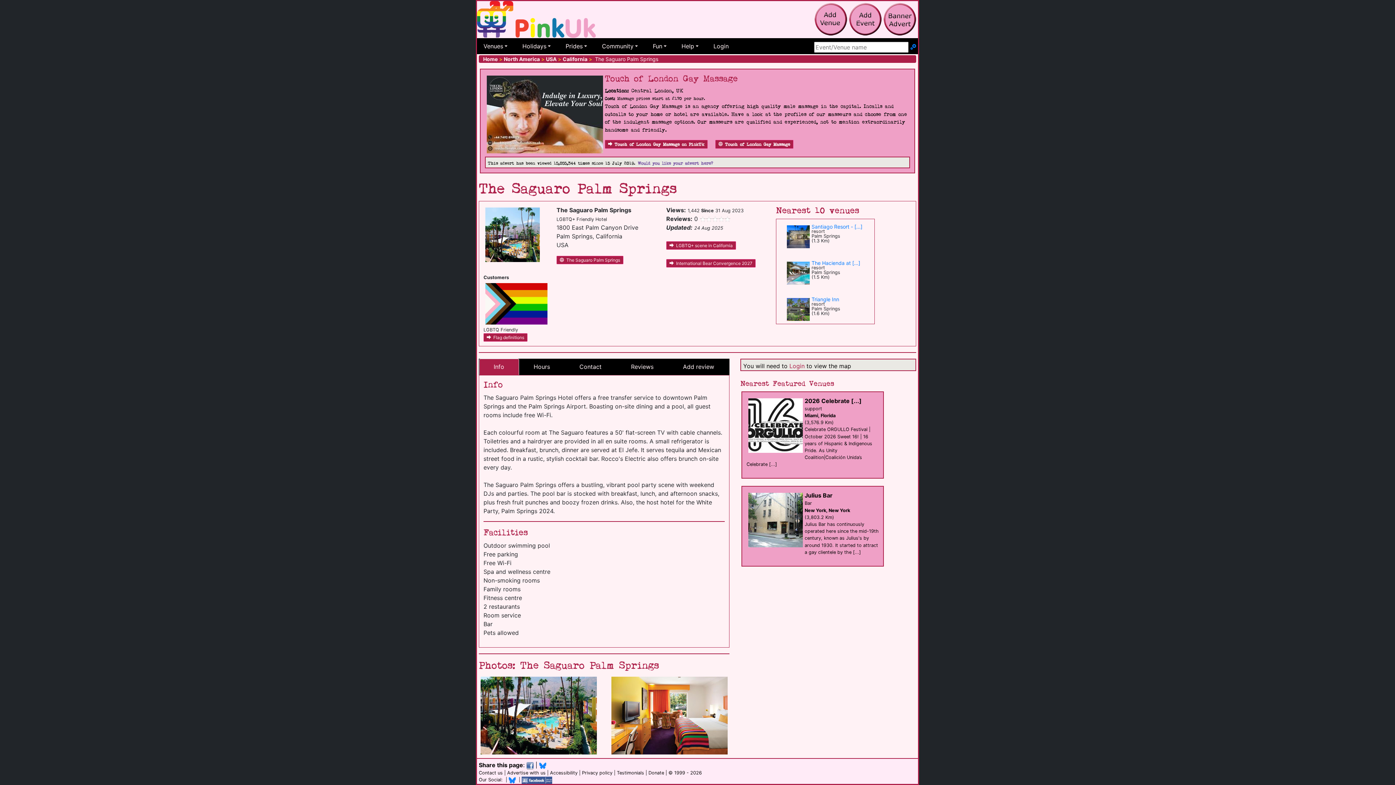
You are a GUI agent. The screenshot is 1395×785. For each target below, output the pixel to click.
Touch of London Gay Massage (757, 144)
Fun (657, 46)
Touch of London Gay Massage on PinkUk (659, 144)
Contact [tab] (590, 366)
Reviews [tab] (642, 366)
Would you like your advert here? (675, 163)
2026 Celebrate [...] (833, 400)
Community (618, 46)
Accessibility (564, 773)
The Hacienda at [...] (836, 263)
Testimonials (630, 773)
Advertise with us (526, 773)
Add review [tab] (698, 366)
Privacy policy (597, 773)
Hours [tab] (542, 366)
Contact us (491, 773)
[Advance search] (913, 47)
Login (721, 46)
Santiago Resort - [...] (837, 227)
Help (688, 46)
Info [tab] (499, 366)
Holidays (534, 46)
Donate (656, 773)
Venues (493, 46)
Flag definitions (508, 337)
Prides (574, 46)
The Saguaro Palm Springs (593, 260)
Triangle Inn (825, 299)
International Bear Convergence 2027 (714, 263)
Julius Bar (819, 495)
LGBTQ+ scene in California (704, 245)
